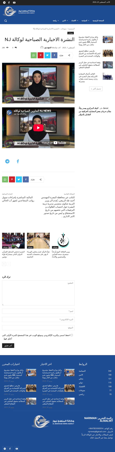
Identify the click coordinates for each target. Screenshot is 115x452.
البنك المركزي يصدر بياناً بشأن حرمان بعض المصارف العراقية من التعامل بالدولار (95, 111)
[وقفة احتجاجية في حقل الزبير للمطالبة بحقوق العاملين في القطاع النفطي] (108, 64)
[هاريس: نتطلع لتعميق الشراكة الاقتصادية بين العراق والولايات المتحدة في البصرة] (108, 53)
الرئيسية (71, 28)
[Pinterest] (41, 55)
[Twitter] (47, 55)
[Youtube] (14, 2)
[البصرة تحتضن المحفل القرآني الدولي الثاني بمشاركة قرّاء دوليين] (13, 241)
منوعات (63, 28)
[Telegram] (4, 2)
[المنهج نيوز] (42, 47)
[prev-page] (9, 264)
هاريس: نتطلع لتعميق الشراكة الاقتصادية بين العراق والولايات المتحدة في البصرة (89, 53)
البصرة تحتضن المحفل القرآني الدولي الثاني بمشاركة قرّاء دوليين (13, 254)
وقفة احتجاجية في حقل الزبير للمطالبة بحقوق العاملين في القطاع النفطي (89, 65)
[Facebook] (9, 2)
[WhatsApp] (34, 55)
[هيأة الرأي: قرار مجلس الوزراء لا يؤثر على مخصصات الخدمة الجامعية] (38, 241)
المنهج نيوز (47, 47)
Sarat (105, 108)
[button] (5, 20)
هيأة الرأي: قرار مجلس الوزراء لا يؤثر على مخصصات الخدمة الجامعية (38, 254)
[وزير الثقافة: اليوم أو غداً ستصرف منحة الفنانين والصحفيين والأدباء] (63, 241)
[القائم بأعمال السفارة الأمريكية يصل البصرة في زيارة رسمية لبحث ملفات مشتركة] (108, 76)
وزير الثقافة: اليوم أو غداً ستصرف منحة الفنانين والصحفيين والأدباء (61, 254)
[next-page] (4, 264)
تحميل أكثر (97, 88)
